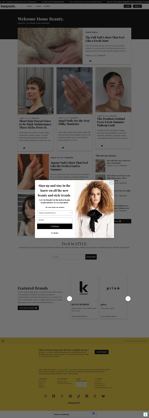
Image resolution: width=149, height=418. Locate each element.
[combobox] (54, 213)
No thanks (54, 233)
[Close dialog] (111, 182)
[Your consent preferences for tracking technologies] (145, 414)
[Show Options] (70, 213)
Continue (54, 226)
